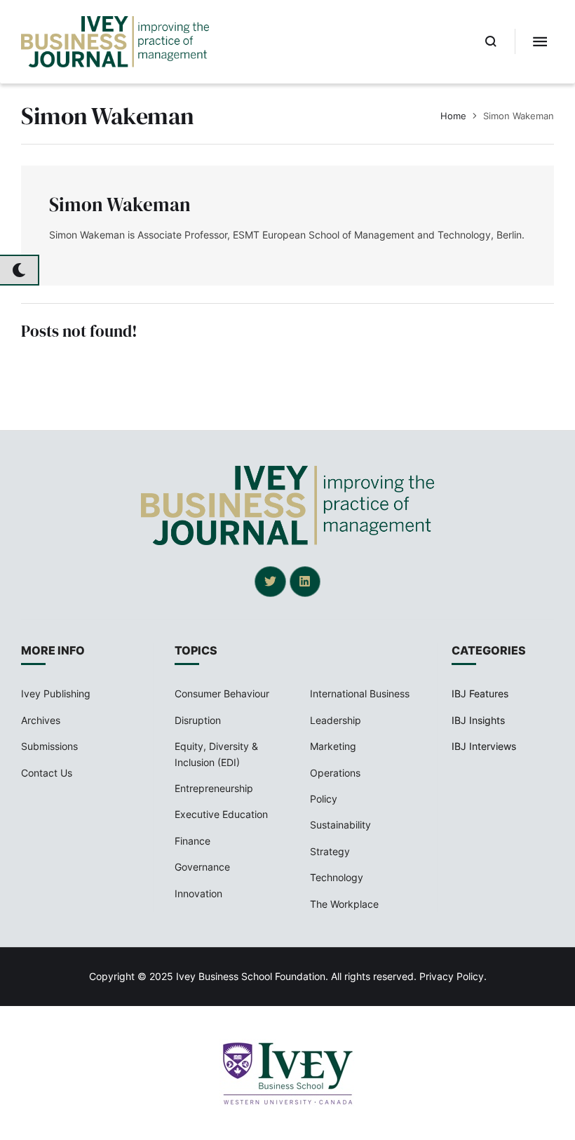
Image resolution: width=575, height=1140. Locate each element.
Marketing (333, 746)
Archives (40, 720)
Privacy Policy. (453, 976)
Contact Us (46, 773)
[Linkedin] (305, 581)
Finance (192, 841)
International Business (360, 693)
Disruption (198, 720)
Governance (202, 867)
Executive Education (221, 814)
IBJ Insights (478, 720)
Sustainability (340, 825)
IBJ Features (480, 693)
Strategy (330, 851)
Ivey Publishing (55, 693)
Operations (335, 773)
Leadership (335, 720)
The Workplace (344, 904)
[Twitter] (270, 581)
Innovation (198, 893)
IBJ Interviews (484, 746)
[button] (491, 41)
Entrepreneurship (214, 788)
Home (453, 115)
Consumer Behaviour (222, 693)
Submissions (49, 746)
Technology (336, 877)
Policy (323, 799)
